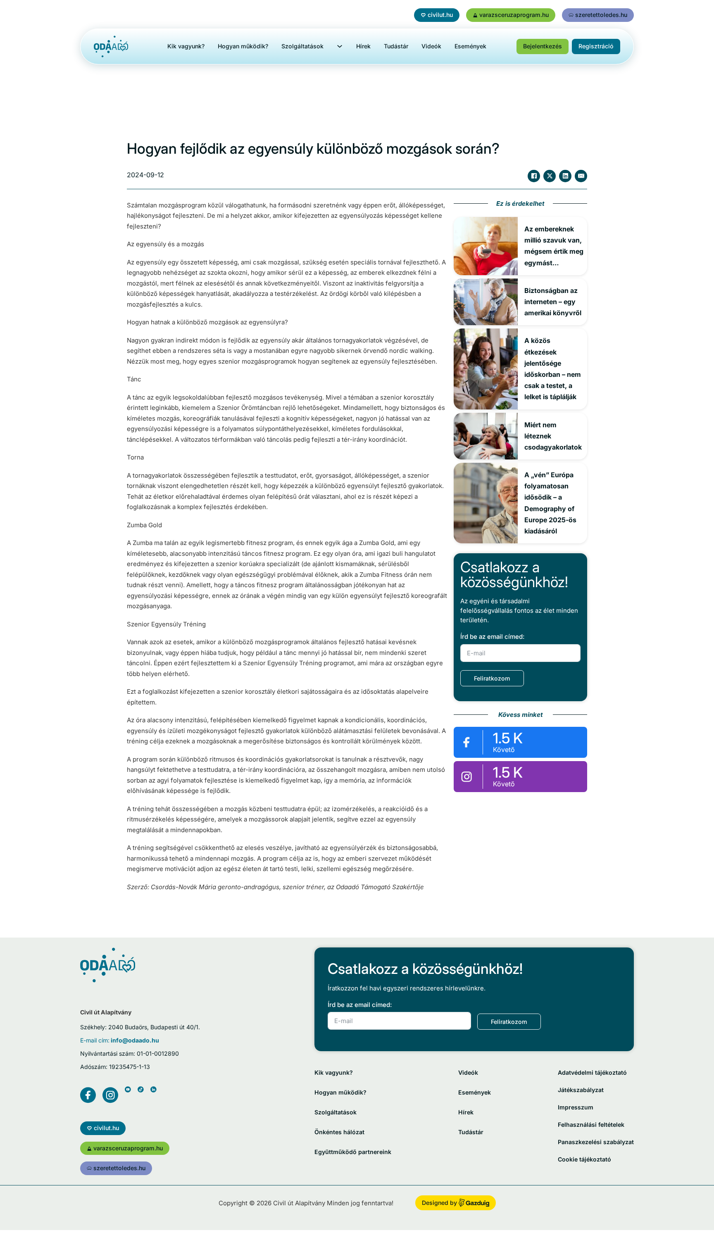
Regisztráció (596, 46)
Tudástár (396, 46)
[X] (549, 176)
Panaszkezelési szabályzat (596, 1141)
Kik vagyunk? (186, 46)
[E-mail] (581, 176)
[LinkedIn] (565, 176)
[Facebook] (534, 176)
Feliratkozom (492, 678)
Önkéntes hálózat (339, 1131)
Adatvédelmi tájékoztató (592, 1072)
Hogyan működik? (243, 46)
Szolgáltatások (302, 46)
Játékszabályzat (581, 1089)
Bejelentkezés (542, 46)
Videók (431, 46)
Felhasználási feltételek (591, 1124)
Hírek (363, 46)
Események (470, 46)
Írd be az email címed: (492, 636)
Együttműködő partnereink (352, 1151)
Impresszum (575, 1107)
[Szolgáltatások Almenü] (339, 46)
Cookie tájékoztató (584, 1159)
